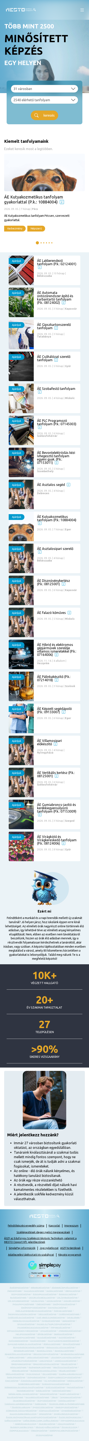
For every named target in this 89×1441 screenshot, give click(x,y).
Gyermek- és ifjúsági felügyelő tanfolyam (53, 1324)
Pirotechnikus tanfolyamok (31, 1381)
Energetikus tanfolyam (57, 1307)
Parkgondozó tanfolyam (36, 1377)
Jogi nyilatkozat (49, 1248)
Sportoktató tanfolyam (25, 1391)
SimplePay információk (22, 1248)
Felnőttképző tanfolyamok (69, 1314)
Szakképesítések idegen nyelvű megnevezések (43, 1232)
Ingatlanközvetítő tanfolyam (70, 1331)
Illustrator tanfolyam (47, 1424)
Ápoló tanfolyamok (14, 1291)
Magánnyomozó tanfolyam (21, 1364)
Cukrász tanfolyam (54, 1301)
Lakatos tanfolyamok (16, 1357)
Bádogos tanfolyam (72, 1291)
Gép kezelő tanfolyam (26, 1324)
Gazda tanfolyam (68, 1321)
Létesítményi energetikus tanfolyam (66, 1357)
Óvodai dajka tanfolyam (16, 1377)
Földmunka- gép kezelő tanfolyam (26, 1321)
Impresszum (71, 1225)
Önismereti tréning (69, 1427)
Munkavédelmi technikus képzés (43, 1371)
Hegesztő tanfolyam (48, 1331)
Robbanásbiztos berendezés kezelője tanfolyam (24, 1387)
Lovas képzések (45, 1361)
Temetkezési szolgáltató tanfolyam (18, 1404)
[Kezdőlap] (20, 10)
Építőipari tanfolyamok (63, 1311)
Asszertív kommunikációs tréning (23, 1414)
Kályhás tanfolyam (44, 1334)
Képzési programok (69, 1254)
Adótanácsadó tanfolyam (40, 1287)
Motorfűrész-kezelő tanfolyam (65, 1367)
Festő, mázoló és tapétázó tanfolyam (50, 1317)
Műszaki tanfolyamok (67, 1371)
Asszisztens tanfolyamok (34, 1291)
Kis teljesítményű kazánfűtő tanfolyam (63, 1341)
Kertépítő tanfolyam (67, 1337)
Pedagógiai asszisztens (19, 1430)
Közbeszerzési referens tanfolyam (60, 1347)
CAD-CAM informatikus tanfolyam (42, 1297)
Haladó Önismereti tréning (25, 1424)
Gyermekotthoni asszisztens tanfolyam (32, 1327)
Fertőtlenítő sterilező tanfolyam (21, 1317)
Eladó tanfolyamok (43, 1304)
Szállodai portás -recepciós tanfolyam (23, 1394)
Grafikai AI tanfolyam (13, 1420)
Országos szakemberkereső (70, 1374)
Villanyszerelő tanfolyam (49, 1410)
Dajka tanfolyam (45, 1414)
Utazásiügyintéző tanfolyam (66, 1407)
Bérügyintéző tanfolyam (21, 1294)
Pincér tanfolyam (11, 1381)
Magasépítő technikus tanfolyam (46, 1364)
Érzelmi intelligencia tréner (70, 1417)
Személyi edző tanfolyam (69, 1394)
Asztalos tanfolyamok (54, 1291)
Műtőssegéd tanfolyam (15, 1374)
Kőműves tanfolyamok (52, 1344)
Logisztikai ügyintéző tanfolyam (24, 1361)
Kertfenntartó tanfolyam (18, 1341)
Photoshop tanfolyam (39, 1430)
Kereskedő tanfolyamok (46, 1337)
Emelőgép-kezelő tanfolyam (64, 1304)
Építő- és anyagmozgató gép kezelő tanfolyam (34, 1311)
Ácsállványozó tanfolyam (19, 1287)
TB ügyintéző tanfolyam (46, 1401)
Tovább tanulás (41, 1404)
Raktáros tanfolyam (75, 1381)
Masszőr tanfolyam (68, 1364)
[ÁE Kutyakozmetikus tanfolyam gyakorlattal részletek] (44, 193)
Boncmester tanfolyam (67, 1294)
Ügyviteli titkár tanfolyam (42, 1407)
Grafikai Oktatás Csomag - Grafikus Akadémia (40, 1420)
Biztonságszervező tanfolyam (45, 1294)
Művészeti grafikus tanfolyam (47, 1427)
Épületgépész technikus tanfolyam (22, 1314)
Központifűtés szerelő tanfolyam (18, 1354)
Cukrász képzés (37, 1301)
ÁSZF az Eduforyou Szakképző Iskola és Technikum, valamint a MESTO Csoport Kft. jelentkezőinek (40, 1240)
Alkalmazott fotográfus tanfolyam (65, 1287)
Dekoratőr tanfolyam (72, 1301)
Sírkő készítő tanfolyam (55, 1387)
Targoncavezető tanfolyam (70, 1397)
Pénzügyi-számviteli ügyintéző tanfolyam (64, 1377)
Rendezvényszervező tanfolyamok (55, 1384)
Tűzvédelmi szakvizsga (21, 1407)
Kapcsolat (54, 1225)
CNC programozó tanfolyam (18, 1301)
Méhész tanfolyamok (18, 1367)
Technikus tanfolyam (66, 1401)
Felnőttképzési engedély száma (26, 1225)
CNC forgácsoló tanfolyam (67, 1297)
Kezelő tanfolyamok (38, 1341)
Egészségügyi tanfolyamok (23, 1304)
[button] (82, 9)
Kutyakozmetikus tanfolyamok (72, 1354)
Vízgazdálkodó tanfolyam (71, 1410)
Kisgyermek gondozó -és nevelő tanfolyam (24, 1344)
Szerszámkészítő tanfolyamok (37, 1397)
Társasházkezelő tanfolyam (24, 1401)
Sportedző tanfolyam (75, 1387)
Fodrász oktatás (73, 1317)
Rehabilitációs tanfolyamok (29, 1384)
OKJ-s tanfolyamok (49, 1374)
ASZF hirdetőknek (70, 1248)
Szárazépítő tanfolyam (48, 1394)
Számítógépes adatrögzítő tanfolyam (64, 1430)
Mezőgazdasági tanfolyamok (40, 1367)
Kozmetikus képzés (44, 1351)
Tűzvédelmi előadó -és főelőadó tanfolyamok (66, 1404)
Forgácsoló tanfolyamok (51, 1321)
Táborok (54, 1397)
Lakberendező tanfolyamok (38, 1357)
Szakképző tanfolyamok (61, 1391)
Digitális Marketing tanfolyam (66, 1414)
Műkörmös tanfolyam (20, 1371)
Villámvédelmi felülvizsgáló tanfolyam (21, 1410)
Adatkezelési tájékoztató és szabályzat (31, 1254)
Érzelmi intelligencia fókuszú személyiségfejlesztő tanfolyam (31, 1417)
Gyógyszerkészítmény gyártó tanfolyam (22, 1331)
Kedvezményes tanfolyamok (24, 1337)
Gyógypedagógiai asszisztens (72, 1420)
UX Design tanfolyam (44, 1435)
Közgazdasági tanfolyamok (24, 1351)
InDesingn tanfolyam (66, 1424)
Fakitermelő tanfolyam (47, 1314)
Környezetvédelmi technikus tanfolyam (28, 1347)
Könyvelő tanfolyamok (71, 1344)
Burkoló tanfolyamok (18, 1297)
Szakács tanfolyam (43, 1391)
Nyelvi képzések (33, 1374)
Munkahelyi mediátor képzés (22, 1427)
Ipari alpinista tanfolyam (25, 1334)
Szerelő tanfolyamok (15, 1397)
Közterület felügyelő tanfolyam (45, 1354)
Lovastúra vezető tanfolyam (65, 1361)
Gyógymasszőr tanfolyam (60, 1327)
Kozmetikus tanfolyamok (64, 1351)
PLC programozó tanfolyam (54, 1381)
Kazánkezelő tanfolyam (63, 1334)
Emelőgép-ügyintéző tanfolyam (33, 1307)
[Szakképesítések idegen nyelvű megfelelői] (62, 202)
